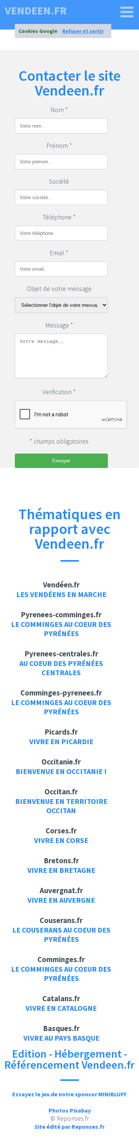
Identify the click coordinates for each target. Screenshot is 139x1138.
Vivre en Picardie (61, 741)
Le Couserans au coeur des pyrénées (61, 934)
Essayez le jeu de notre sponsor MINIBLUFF (69, 1094)
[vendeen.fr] (127, 12)
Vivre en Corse (61, 840)
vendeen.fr (36, 10)
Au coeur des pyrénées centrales (61, 668)
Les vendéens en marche (61, 594)
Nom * (59, 110)
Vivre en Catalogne (61, 1008)
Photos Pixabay (70, 1110)
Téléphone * (59, 217)
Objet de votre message (59, 289)
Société (59, 181)
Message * (59, 325)
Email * (59, 253)
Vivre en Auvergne (61, 900)
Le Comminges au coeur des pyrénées (61, 629)
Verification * (59, 392)
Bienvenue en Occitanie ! (61, 771)
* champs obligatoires (59, 441)
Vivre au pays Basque (61, 1037)
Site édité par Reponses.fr (69, 1126)
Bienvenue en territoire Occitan (61, 806)
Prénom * (59, 146)
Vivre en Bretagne (61, 870)
